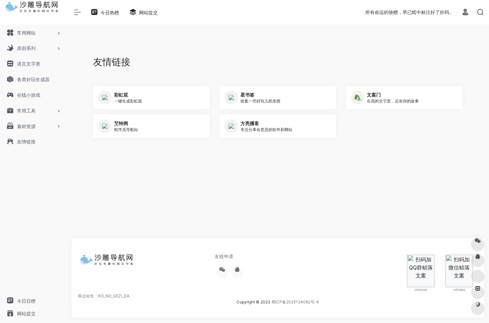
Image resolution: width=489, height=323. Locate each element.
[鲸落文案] (108, 261)
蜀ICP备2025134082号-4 (295, 301)
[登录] (465, 12)
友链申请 (224, 256)
